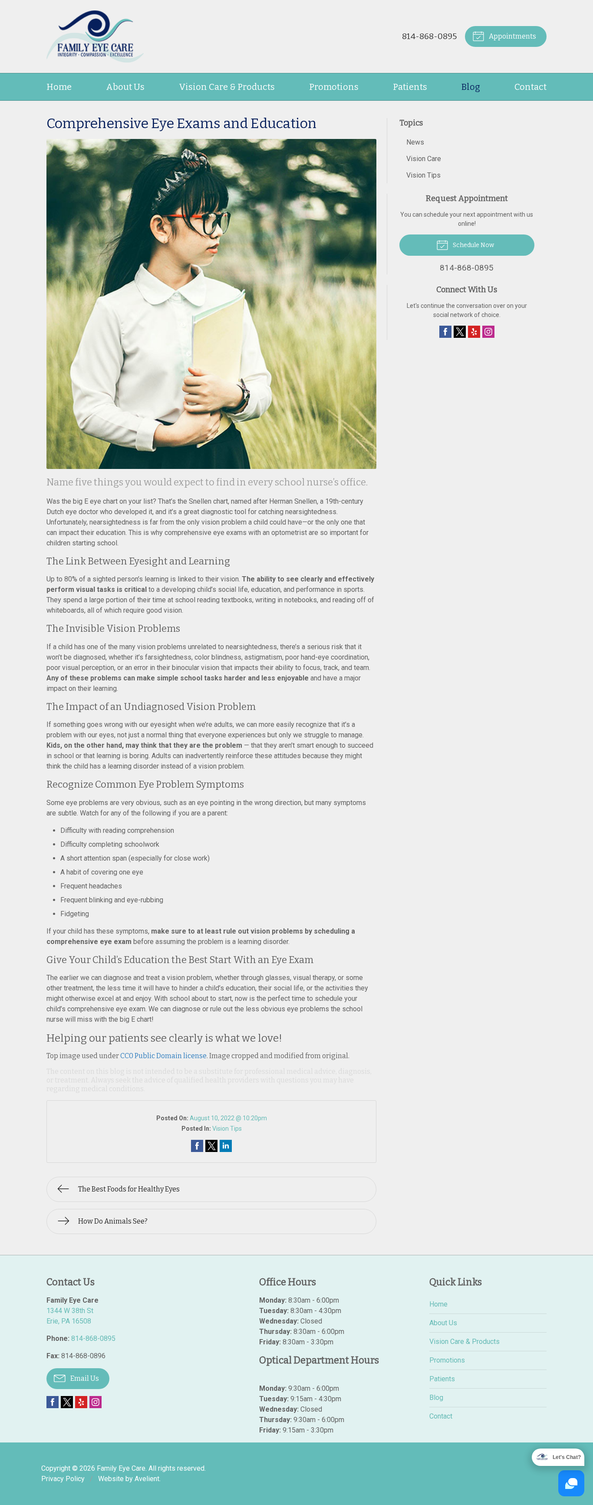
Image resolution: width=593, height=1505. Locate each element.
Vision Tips (227, 1128)
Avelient (147, 1479)
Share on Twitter (211, 1146)
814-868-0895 (429, 36)
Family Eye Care (121, 1468)
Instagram (488, 332)
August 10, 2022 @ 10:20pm (228, 1118)
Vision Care (423, 159)
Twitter (460, 332)
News (415, 142)
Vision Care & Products (227, 87)
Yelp (474, 332)
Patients (410, 87)
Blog (470, 87)
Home (59, 87)
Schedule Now (472, 245)
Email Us (84, 1378)
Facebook (445, 332)
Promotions (334, 87)
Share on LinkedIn (226, 1146)
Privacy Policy (63, 1479)
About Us (125, 87)
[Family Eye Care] (95, 36)
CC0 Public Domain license (163, 1056)
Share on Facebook (197, 1146)
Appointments (512, 36)
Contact (530, 87)
